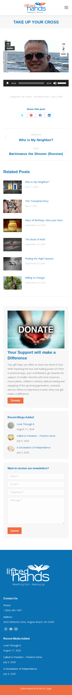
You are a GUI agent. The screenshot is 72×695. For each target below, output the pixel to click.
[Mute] (55, 83)
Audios (10, 48)
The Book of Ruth (35, 239)
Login (49, 688)
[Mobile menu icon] (66, 7)
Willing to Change (35, 277)
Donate (15, 400)
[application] (36, 83)
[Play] (7, 83)
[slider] (62, 83)
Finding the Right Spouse (39, 258)
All (8, 44)
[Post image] (12, 187)
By (41, 96)
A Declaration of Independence (33, 447)
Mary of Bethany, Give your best (44, 220)
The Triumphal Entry (37, 201)
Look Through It (25, 424)
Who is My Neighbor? (37, 181)
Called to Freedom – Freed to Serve (36, 435)
